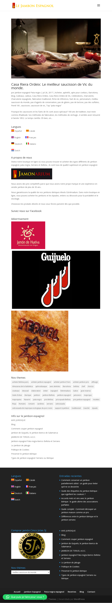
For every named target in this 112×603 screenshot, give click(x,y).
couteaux (15, 391)
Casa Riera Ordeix (40, 96)
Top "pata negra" (54, 105)
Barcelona (93, 92)
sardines (40, 404)
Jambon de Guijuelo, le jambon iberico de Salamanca (34, 432)
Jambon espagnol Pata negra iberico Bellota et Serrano (35, 441)
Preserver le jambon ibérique (24, 453)
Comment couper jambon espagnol (27, 428)
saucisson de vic (38, 105)
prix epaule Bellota (63, 399)
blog (13, 96)
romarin (31, 404)
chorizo (91, 386)
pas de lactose (77, 102)
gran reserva (86, 391)
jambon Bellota (48, 395)
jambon (37, 395)
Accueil (17, 591)
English (17, 137)
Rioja (14, 404)
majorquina (16, 399)
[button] (25, 597)
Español (18, 131)
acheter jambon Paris (62, 382)
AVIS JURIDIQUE (18, 420)
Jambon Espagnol (32, 591)
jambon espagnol (64, 395)
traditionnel (76, 408)
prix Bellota (48, 399)
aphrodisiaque (41, 386)
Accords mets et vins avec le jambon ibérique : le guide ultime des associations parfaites (79, 501)
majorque (88, 395)
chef (83, 386)
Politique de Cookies (20, 449)
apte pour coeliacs (79, 92)
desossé (25, 391)
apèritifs (66, 92)
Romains (22, 404)
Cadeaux (20, 96)
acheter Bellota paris (20, 382)
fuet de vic (74, 99)
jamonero (77, 395)
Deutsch (18, 144)
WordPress (79, 599)
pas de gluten (64, 102)
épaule (95, 408)
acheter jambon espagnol (41, 382)
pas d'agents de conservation (44, 102)
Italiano (32, 144)
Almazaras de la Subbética (22, 386)
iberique (28, 395)
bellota (76, 386)
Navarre (27, 399)
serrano (50, 404)
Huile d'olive (17, 395)
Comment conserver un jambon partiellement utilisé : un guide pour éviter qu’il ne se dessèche (79, 483)
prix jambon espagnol (81, 399)
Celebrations (77, 96)
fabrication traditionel (41, 99)
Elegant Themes (48, 599)
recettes (96, 399)
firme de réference (60, 99)
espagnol (54, 391)
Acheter (58, 92)
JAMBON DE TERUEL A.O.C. (23, 437)
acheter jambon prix (81, 382)
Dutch (17, 150)
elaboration (36, 391)
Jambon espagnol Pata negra (27, 92)
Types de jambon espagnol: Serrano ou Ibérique (32, 458)
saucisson (25, 105)
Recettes (72, 591)
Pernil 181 (15, 105)
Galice (75, 391)
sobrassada (60, 404)
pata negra (37, 399)
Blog (13, 424)
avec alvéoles (55, 386)
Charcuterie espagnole (21, 99)
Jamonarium (85, 99)
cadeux (28, 96)
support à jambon (62, 408)
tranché (86, 408)
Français (32, 137)
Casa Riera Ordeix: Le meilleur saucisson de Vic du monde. (51, 86)
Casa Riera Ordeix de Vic (59, 96)
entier (45, 391)
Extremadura (65, 391)
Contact (91, 591)
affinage (95, 382)
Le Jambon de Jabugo (20, 445)
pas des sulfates (92, 102)
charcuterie (89, 96)
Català (32, 131)
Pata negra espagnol (54, 591)
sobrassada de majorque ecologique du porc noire (32, 408)
